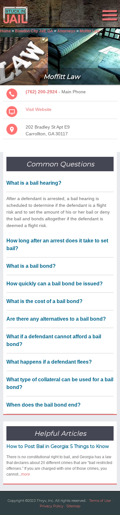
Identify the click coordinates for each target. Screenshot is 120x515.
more (25, 474)
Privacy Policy (51, 506)
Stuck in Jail (18, 15)
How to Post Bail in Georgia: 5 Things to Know (57, 446)
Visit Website (39, 109)
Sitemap (73, 506)
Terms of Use (100, 500)
